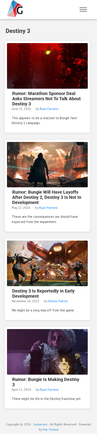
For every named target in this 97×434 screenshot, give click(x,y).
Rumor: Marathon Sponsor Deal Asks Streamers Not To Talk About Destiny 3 (46, 98)
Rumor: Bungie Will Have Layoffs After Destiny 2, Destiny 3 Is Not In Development (46, 197)
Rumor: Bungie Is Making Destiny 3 (45, 382)
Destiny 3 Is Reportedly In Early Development (43, 293)
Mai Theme (50, 429)
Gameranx (40, 424)
